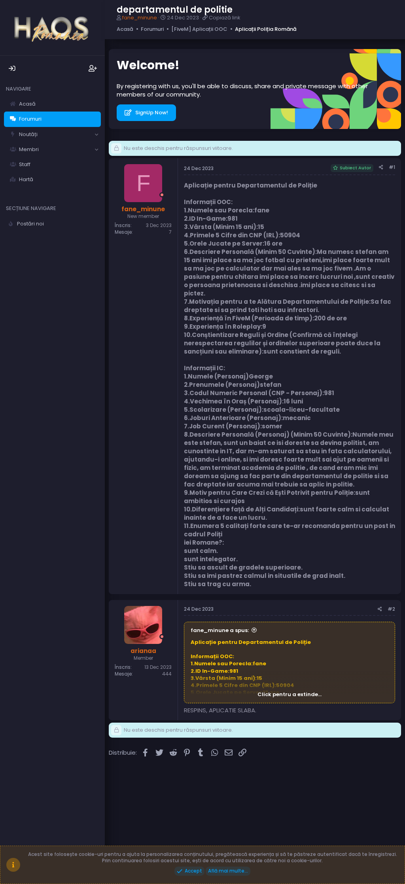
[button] (96, 134)
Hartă (26, 179)
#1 (392, 167)
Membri (29, 149)
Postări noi (30, 223)
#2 (391, 609)
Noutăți (28, 134)
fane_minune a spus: (220, 630)
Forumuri (30, 119)
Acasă (27, 104)
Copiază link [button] (224, 17)
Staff (24, 164)
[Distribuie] (381, 167)
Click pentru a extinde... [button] (289, 694)
